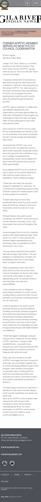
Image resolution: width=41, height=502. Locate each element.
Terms (17, 475)
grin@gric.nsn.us (24, 440)
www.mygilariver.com (11, 454)
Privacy (27, 475)
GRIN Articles (7, 31)
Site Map (4, 482)
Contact (5, 475)
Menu (36, 3)
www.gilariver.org (10, 447)
